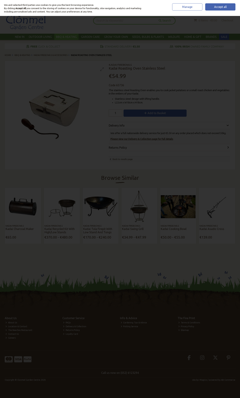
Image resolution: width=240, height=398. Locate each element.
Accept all (220, 6)
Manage (187, 6)
